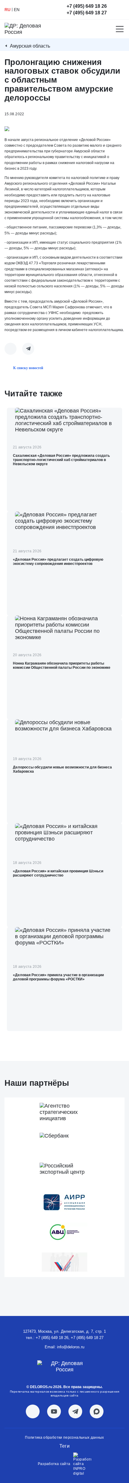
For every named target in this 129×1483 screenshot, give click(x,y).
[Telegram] (28, 349)
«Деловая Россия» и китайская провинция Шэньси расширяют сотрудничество (58, 873)
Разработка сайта (54, 1464)
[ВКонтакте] (10, 349)
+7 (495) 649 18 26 (87, 6)
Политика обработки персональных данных (64, 1437)
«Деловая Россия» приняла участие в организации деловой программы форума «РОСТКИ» (58, 977)
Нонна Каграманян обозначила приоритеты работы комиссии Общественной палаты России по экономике (61, 665)
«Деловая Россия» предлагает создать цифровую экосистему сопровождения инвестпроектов (58, 561)
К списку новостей (28, 368)
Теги (64, 1446)
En (17, 9)
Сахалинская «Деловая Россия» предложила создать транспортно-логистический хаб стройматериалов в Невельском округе (61, 460)
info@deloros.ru (70, 1347)
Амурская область (30, 45)
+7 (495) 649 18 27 (87, 12)
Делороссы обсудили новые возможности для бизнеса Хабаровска (62, 769)
